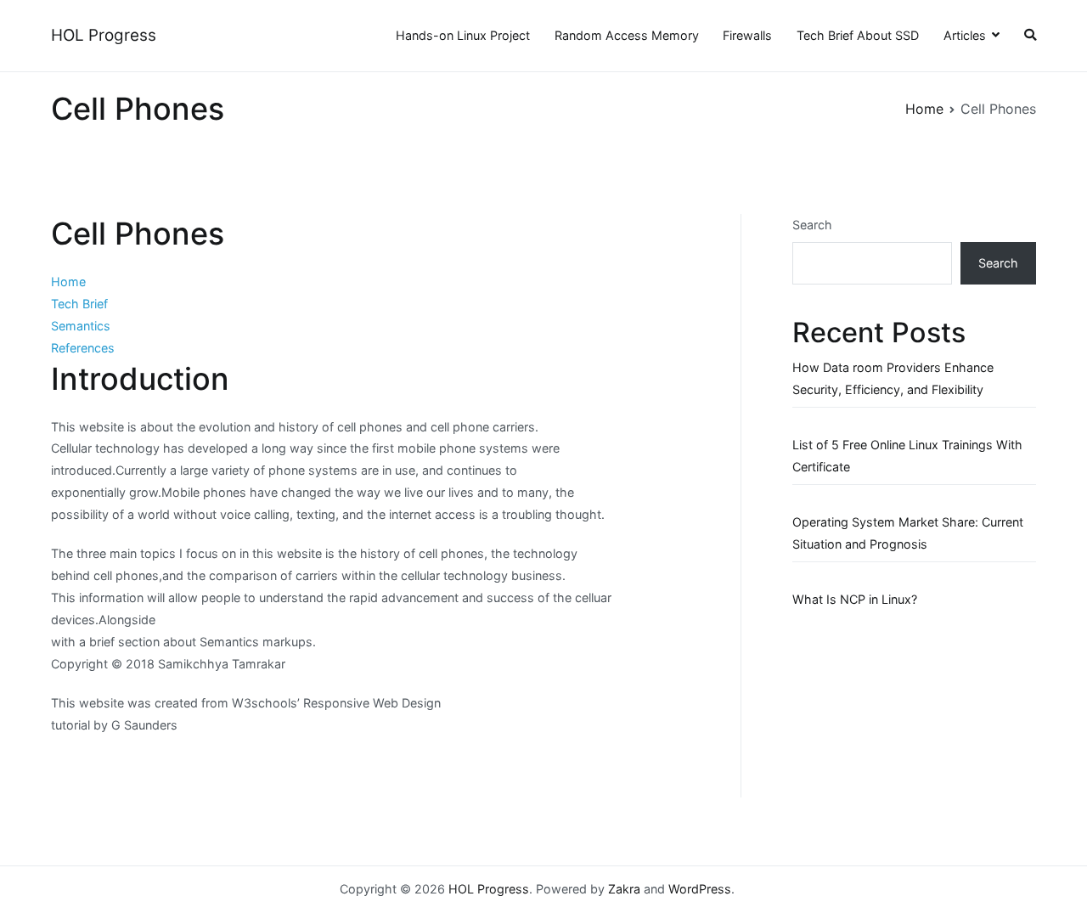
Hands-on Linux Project (463, 35)
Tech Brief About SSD (858, 35)
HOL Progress (103, 35)
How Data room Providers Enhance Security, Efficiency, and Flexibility (893, 378)
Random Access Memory (627, 35)
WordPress (699, 889)
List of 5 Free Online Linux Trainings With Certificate (907, 455)
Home (68, 281)
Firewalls (747, 35)
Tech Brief (79, 303)
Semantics (80, 325)
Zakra (624, 889)
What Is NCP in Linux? (854, 599)
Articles (964, 35)
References (83, 348)
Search (812, 224)
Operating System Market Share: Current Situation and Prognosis (907, 533)
